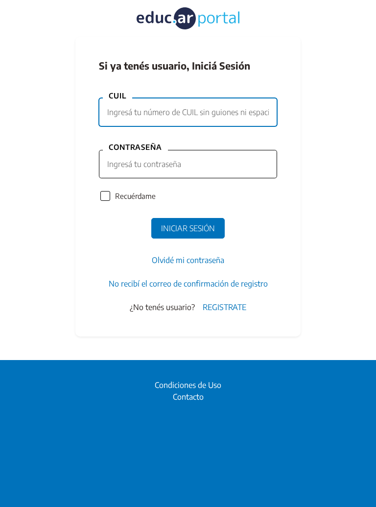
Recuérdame (135, 196)
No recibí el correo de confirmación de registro (188, 284)
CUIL (117, 95)
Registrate (224, 307)
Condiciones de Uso (188, 385)
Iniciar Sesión (188, 228)
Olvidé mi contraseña (188, 260)
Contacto (188, 397)
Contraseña (135, 147)
